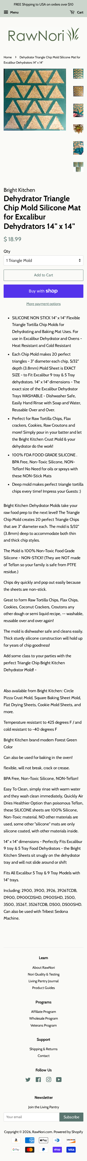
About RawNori (43, 967)
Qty (7, 251)
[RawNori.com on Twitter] (28, 1080)
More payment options (43, 304)
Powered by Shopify (68, 1132)
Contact (44, 1056)
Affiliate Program (43, 1011)
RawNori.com (42, 1132)
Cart (79, 12)
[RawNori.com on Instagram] (48, 1080)
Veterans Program (43, 1025)
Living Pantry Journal (43, 981)
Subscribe (71, 1117)
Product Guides (43, 988)
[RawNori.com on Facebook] (38, 1080)
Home (8, 57)
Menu (14, 12)
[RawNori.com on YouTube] (59, 1080)
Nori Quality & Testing (43, 974)
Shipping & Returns (43, 1049)
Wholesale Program (43, 1018)
